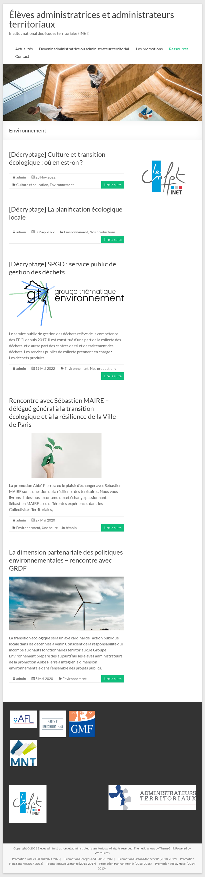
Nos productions (103, 232)
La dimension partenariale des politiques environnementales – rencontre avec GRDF (66, 560)
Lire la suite (113, 185)
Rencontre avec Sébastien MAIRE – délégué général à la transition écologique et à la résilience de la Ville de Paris (62, 412)
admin (21, 177)
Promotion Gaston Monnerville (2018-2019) (147, 859)
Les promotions (149, 48)
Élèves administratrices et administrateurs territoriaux (91, 19)
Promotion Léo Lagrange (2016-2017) (71, 863)
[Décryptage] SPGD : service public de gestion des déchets (62, 268)
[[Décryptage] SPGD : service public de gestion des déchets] (66, 282)
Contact (22, 56)
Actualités (24, 48)
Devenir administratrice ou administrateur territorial (84, 48)
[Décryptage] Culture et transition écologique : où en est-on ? (57, 158)
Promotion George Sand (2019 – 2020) (89, 859)
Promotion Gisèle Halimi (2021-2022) (36, 859)
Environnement (62, 185)
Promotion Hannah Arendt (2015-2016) (125, 863)
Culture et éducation (32, 185)
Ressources (178, 48)
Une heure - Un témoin (59, 527)
